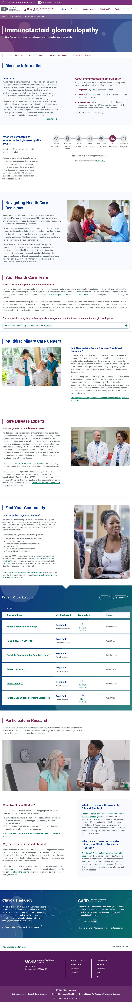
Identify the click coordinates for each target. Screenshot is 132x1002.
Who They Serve (62, 615)
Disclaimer (100, 964)
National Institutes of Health (63, 994)
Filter (106, 598)
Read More (50, 119)
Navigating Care (35, 55)
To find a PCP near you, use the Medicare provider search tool (68, 295)
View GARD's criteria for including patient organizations (22, 573)
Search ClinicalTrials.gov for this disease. (22, 927)
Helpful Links (83, 615)
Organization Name (14, 615)
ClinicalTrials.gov (20, 872)
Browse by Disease (70, 9)
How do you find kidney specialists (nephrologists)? (28, 325)
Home (4, 16)
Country (108, 615)
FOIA (98, 973)
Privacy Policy (102, 960)
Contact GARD (87, 922)
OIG (98, 977)
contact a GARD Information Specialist (30, 464)
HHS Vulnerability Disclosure (65, 990)
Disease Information (14, 55)
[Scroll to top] (126, 996)
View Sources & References (14, 947)
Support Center (88, 9)
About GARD (105, 9)
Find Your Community (58, 55)
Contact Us (119, 9)
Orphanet (99, 161)
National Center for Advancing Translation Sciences (99, 994)
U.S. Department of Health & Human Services (29, 994)
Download (122, 598)
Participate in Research (83, 55)
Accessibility (101, 968)
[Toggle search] (128, 9)
